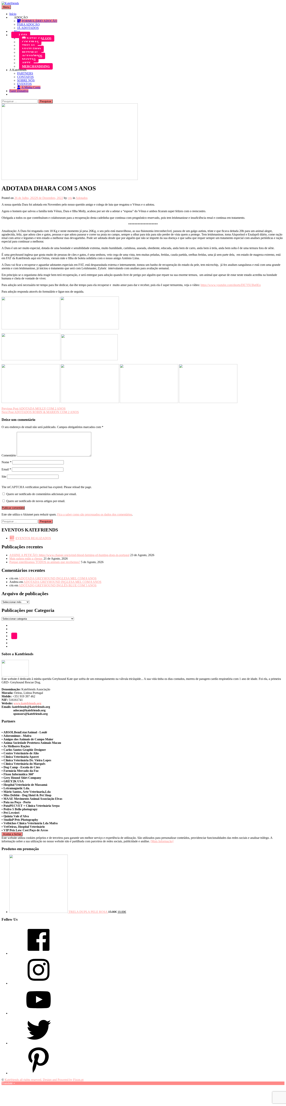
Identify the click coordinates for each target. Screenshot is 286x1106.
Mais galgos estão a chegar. (26, 558)
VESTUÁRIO (31, 49)
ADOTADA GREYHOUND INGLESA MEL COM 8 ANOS (58, 578)
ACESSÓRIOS (32, 56)
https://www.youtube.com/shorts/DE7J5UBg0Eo (231, 285)
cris (70, 198)
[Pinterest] (38, 1073)
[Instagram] (38, 983)
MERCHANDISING (36, 66)
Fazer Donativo (18, 90)
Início (12, 14)
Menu (6, 7)
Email (6, 469)
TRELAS (28, 45)
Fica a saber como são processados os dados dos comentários (94, 514)
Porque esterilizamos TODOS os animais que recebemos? (44, 562)
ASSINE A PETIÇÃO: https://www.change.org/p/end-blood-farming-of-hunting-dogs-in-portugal (69, 555)
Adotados (82, 198)
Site (4, 476)
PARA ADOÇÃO (28, 24)
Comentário (9, 455)
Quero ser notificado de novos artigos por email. (35, 501)
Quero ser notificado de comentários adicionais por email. (41, 494)
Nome (6, 462)
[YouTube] (38, 1013)
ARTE (26, 63)
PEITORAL (30, 52)
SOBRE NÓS (26, 80)
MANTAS (29, 59)
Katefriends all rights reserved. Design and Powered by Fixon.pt (44, 1079)
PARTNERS (25, 73)
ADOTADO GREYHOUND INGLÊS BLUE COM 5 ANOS (58, 585)
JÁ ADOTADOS (28, 28)
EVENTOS (24, 83)
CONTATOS (25, 77)
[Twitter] (38, 1043)
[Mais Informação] (162, 841)
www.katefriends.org (27, 703)
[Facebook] (38, 953)
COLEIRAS (30, 42)
